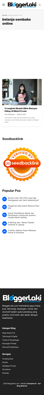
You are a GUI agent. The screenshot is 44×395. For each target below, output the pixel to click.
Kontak (5, 362)
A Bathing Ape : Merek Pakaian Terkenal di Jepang (21, 223)
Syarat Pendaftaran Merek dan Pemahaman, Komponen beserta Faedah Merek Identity (21, 215)
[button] (40, 5)
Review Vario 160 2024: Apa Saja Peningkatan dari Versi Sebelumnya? (23, 199)
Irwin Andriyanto (10, 114)
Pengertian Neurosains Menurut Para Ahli (23, 207)
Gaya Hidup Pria (8, 333)
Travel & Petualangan (10, 340)
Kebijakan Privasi (9, 366)
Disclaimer (6, 369)
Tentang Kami (7, 359)
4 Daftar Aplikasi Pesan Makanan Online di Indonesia (22, 231)
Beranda (4, 15)
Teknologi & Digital (9, 336)
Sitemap (5, 373)
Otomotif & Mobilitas (10, 347)
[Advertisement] (22, 55)
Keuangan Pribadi (9, 343)
